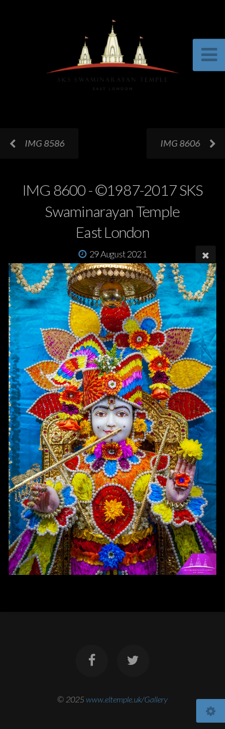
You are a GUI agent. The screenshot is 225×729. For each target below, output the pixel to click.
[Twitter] (133, 661)
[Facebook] (92, 661)
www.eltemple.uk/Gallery (127, 699)
